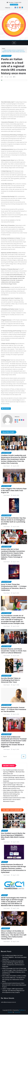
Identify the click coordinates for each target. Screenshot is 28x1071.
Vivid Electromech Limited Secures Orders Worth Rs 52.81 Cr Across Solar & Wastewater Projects (14, 799)
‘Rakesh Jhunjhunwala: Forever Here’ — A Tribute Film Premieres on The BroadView (13, 709)
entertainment (6, 408)
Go (23, 756)
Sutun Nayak (6, 466)
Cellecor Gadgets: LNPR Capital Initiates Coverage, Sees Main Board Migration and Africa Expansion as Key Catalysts (13, 990)
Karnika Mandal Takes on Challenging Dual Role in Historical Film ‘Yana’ (10, 680)
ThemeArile (17, 1012)
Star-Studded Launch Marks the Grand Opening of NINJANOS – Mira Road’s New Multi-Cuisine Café (13, 771)
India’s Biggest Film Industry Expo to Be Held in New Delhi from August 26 (14, 490)
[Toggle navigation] (14, 42)
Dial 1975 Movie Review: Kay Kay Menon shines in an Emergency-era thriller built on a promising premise (13, 521)
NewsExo (10, 1012)
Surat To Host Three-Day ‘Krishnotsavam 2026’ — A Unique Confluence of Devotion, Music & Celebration (13, 587)
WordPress (22, 1010)
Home (3, 48)
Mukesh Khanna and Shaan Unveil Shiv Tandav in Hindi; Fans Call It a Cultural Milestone (13, 651)
